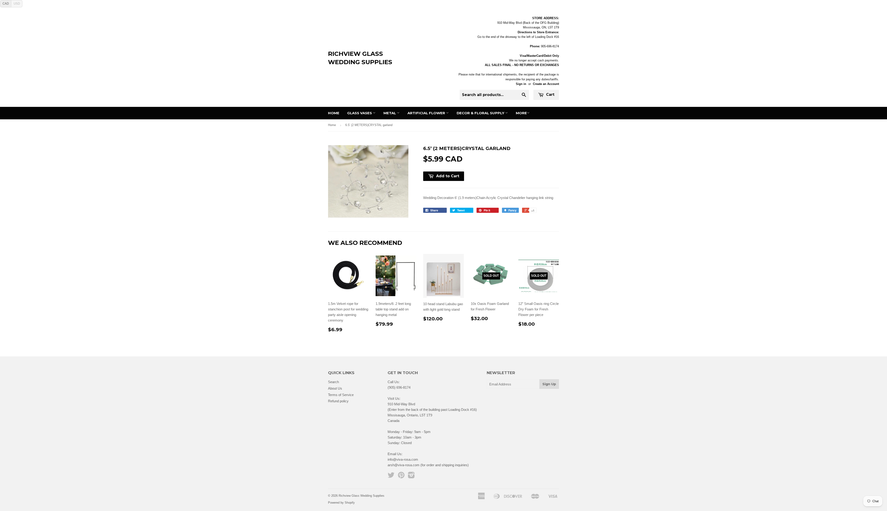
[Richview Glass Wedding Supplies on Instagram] (411, 476)
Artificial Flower (426, 113)
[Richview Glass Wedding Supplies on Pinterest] (401, 476)
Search (333, 382)
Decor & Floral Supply (481, 113)
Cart (549, 94)
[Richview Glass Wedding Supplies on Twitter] (391, 476)
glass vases (360, 113)
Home (333, 113)
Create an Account (546, 84)
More (521, 113)
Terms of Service (341, 395)
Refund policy (338, 401)
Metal (390, 113)
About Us (335, 388)
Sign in (521, 84)
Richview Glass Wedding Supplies (360, 58)
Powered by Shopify (341, 502)
